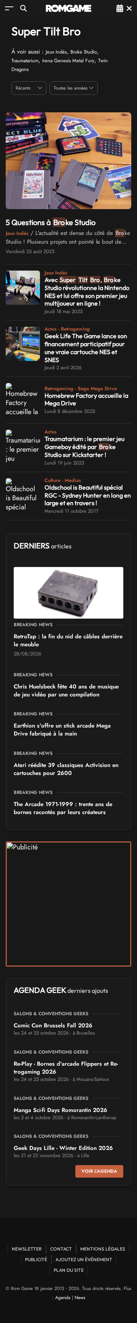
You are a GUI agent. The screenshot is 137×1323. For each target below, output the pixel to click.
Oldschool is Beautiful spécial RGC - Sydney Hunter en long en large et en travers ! (88, 495)
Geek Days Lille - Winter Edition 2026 (63, 1148)
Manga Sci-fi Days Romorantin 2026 (60, 1110)
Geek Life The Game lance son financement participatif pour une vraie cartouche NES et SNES (86, 347)
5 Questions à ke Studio (51, 222)
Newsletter (27, 1249)
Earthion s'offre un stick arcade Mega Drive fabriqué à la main (62, 729)
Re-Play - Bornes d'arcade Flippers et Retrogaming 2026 (66, 1068)
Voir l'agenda (99, 1171)
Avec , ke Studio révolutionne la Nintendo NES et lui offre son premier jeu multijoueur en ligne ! (87, 291)
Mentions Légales (102, 1249)
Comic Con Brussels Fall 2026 (53, 1025)
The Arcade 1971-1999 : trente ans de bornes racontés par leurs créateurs (63, 808)
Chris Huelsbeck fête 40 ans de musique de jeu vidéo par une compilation (66, 690)
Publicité (36, 1259)
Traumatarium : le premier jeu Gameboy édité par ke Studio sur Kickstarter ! (84, 446)
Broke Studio (83, 51)
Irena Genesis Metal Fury (68, 60)
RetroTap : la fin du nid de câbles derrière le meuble (68, 640)
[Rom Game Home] (68, 8)
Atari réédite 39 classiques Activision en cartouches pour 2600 (66, 769)
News (80, 1297)
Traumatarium (24, 60)
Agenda (62, 1297)
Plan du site (69, 1270)
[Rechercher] (23, 8)
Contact (61, 1249)
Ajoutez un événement (84, 1259)
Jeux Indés (56, 51)
